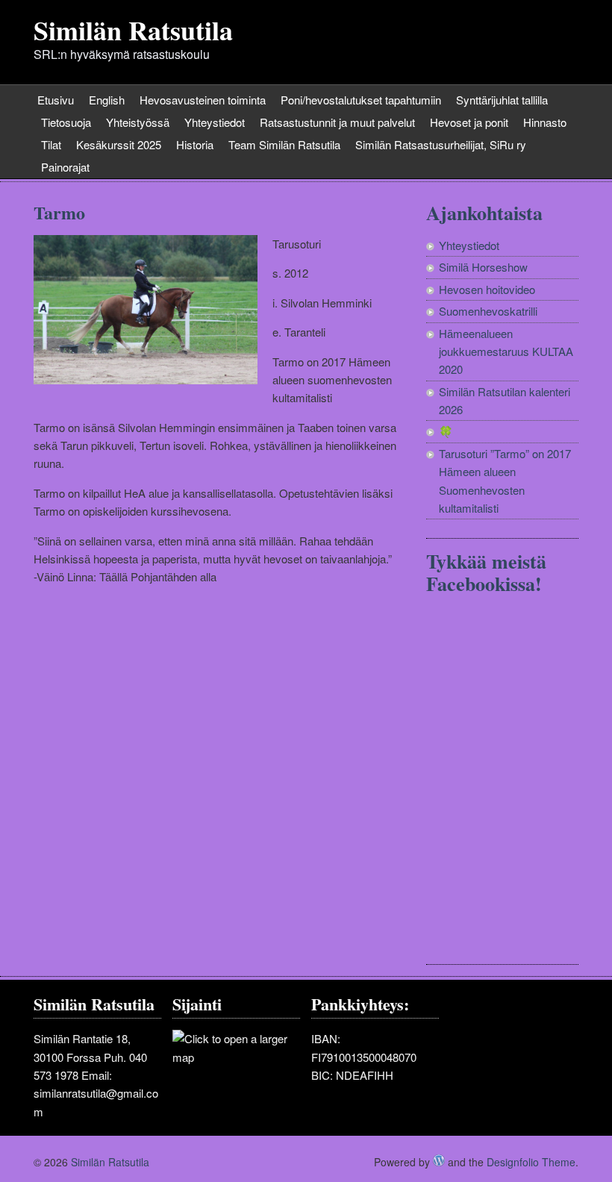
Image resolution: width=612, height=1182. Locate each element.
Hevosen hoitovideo (487, 289)
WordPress (439, 1160)
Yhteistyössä (137, 122)
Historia (194, 144)
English (107, 99)
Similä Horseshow (483, 267)
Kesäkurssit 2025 (118, 144)
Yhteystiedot (214, 122)
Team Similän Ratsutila (284, 144)
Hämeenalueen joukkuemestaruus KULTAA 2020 (506, 351)
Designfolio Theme (531, 1161)
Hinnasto (544, 122)
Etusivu (55, 99)
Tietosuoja (66, 122)
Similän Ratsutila (133, 29)
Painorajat (65, 167)
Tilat (51, 144)
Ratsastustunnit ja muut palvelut (337, 122)
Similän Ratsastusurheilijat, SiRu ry (440, 144)
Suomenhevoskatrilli (488, 311)
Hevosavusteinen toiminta (203, 99)
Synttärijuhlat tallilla (502, 99)
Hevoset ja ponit (469, 122)
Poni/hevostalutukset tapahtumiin (361, 99)
